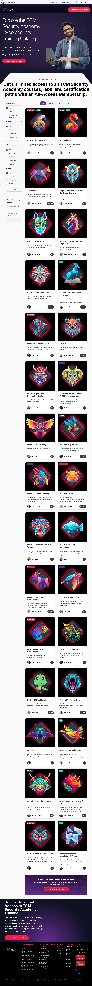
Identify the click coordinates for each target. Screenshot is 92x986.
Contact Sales (53, 2)
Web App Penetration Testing (27, 966)
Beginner (11, 157)
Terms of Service (64, 980)
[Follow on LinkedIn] (75, 973)
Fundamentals (13, 133)
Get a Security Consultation (79, 9)
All (10, 108)
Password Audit (44, 955)
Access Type (10, 103)
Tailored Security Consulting (44, 967)
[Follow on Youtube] (79, 973)
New (69, 103)
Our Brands (68, 962)
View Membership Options (14, 61)
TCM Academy (60, 947)
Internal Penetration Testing (27, 951)
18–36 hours (12, 184)
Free (10, 111)
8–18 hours (12, 180)
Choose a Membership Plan (16, 937)
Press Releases (69, 954)
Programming (13, 137)
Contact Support (66, 2)
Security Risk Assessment (43, 962)
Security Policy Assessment (43, 958)
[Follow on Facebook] (75, 969)
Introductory (12, 164)
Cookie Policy (27, 980)
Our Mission (68, 958)
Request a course (14, 220)
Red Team (12, 141)
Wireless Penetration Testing (27, 970)
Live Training (61, 954)
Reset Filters (14, 190)
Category (9, 122)
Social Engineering (26, 959)
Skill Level (9, 145)
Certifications (61, 951)
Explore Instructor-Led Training (56, 889)
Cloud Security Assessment (43, 947)
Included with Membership (13, 116)
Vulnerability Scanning (28, 962)
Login (84, 2)
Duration (9, 168)
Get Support (80, 963)
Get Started (80, 957)
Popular (51, 103)
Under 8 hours (13, 177)
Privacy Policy (37, 980)
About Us (69, 946)
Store (68, 966)
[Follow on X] (79, 969)
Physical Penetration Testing (27, 956)
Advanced (12, 153)
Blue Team (12, 130)
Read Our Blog (69, 950)
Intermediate (13, 160)
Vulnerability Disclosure (79, 980)
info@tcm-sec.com (82, 949)
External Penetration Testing (27, 947)
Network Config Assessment (44, 951)
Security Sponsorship (50, 980)
